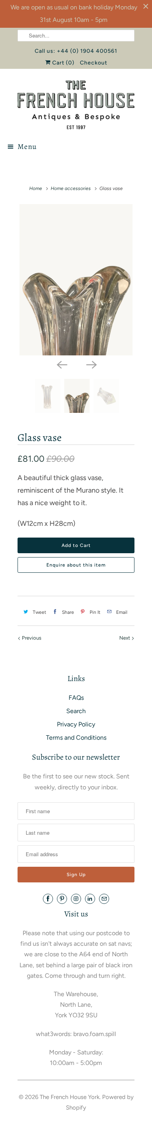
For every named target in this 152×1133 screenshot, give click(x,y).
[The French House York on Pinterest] (62, 899)
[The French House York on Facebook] (48, 899)
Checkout (93, 62)
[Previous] (61, 364)
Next (125, 638)
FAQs (76, 697)
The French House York (69, 1097)
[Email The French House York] (104, 899)
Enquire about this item (76, 565)
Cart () (62, 62)
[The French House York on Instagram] (76, 899)
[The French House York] (76, 105)
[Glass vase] (76, 279)
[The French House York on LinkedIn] (90, 899)
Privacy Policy (76, 724)
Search (76, 711)
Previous (31, 638)
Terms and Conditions (76, 737)
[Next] (90, 364)
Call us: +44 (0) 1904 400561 (76, 51)
